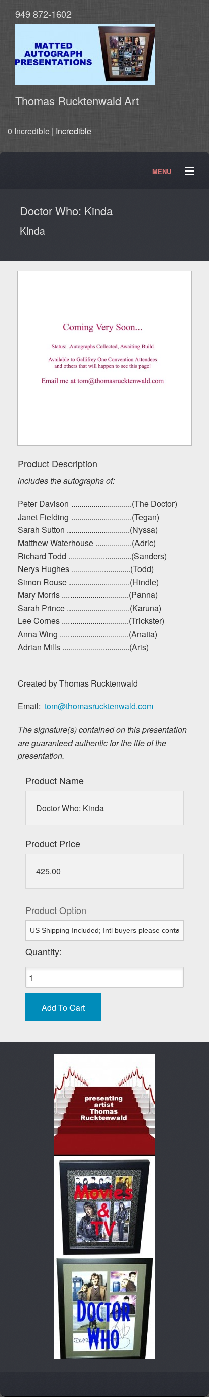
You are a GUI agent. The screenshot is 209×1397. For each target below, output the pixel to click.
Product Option (55, 910)
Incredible (73, 131)
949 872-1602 (43, 14)
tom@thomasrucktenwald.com (99, 706)
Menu (185, 171)
